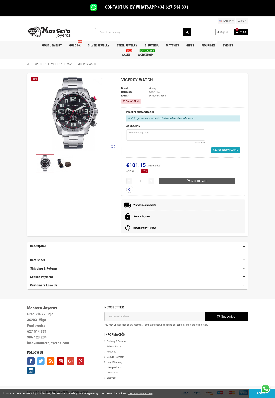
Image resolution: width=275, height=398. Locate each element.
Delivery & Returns (116, 341)
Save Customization (225, 150)
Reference (126, 91)
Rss (50, 361)
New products (114, 367)
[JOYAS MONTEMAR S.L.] (49, 32)
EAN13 (125, 95)
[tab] (137, 246)
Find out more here (140, 393)
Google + (70, 361)
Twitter (41, 361)
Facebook (31, 361)
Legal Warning (114, 362)
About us (111, 351)
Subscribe (227, 316)
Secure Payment (115, 356)
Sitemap (111, 377)
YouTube (60, 361)
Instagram (31, 370)
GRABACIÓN (133, 126)
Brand (124, 88)
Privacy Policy (114, 346)
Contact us (112, 372)
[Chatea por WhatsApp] (265, 388)
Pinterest (80, 361)
